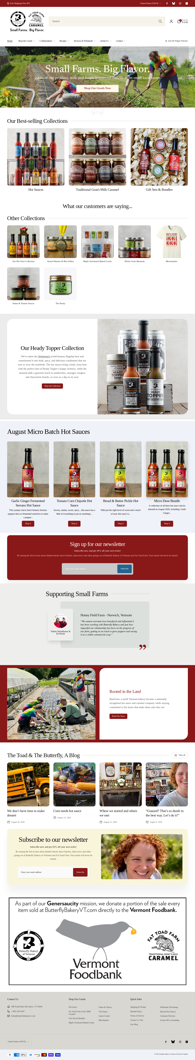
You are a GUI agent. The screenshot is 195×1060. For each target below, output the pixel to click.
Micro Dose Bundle (167, 501)
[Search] (160, 21)
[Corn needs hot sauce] (74, 784)
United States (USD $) (149, 3)
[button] (182, 21)
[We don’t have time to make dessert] (28, 784)
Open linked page (97, 77)
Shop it (28, 523)
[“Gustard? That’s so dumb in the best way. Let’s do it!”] (167, 784)
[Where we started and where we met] (120, 784)
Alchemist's (44, 356)
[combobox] (107, 21)
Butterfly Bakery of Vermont (167, 1054)
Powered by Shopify (182, 1054)
